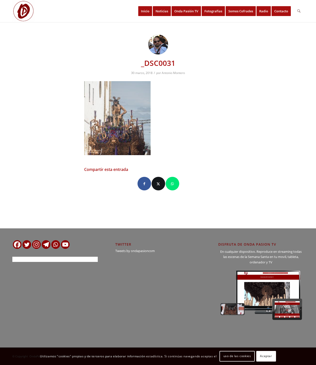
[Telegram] (46, 244)
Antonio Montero (173, 73)
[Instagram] (36, 244)
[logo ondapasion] (23, 11)
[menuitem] (145, 11)
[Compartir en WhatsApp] (172, 183)
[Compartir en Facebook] (144, 183)
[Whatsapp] (55, 244)
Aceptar (266, 356)
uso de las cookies (237, 356)
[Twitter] (26, 244)
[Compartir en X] (158, 183)
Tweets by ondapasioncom (135, 251)
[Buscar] (299, 11)
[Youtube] (65, 244)
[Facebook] (17, 244)
